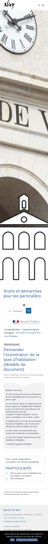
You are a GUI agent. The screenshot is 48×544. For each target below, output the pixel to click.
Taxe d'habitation (17, 478)
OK (12, 540)
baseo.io (26, 494)
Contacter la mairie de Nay (15, 521)
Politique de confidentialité (27, 540)
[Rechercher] (38, 5)
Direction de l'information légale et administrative (22, 492)
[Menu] (43, 5)
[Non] (45, 537)
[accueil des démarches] (24, 304)
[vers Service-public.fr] (26, 322)
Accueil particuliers (12, 329)
